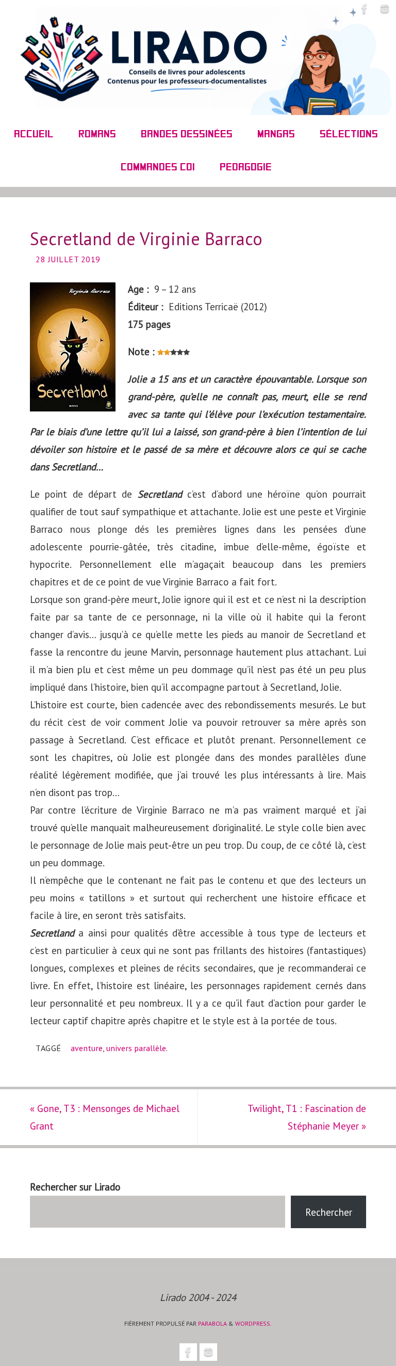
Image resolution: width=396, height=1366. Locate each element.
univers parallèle (136, 1048)
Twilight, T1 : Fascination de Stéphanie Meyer (307, 1117)
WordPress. (253, 1323)
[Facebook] (364, 9)
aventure (87, 1048)
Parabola (212, 1323)
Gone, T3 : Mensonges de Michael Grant (104, 1117)
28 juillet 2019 (68, 259)
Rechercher (328, 1212)
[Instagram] (384, 9)
